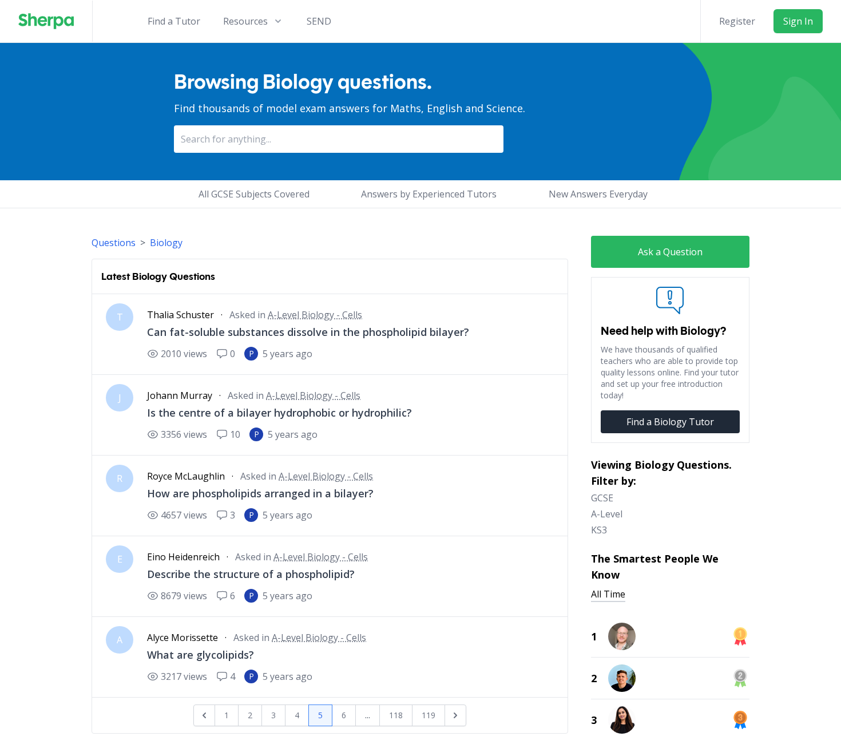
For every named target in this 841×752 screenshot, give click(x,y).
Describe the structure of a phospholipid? (251, 574)
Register (737, 21)
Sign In (798, 21)
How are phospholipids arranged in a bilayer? (260, 493)
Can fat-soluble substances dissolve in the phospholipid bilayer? (308, 332)
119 (428, 715)
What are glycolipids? (200, 655)
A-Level (606, 514)
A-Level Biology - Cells (315, 314)
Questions (114, 242)
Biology (166, 242)
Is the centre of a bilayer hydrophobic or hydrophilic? (279, 412)
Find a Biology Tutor (670, 421)
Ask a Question (670, 252)
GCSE (602, 498)
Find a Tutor (174, 21)
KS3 (599, 530)
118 (396, 715)
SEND (319, 21)
